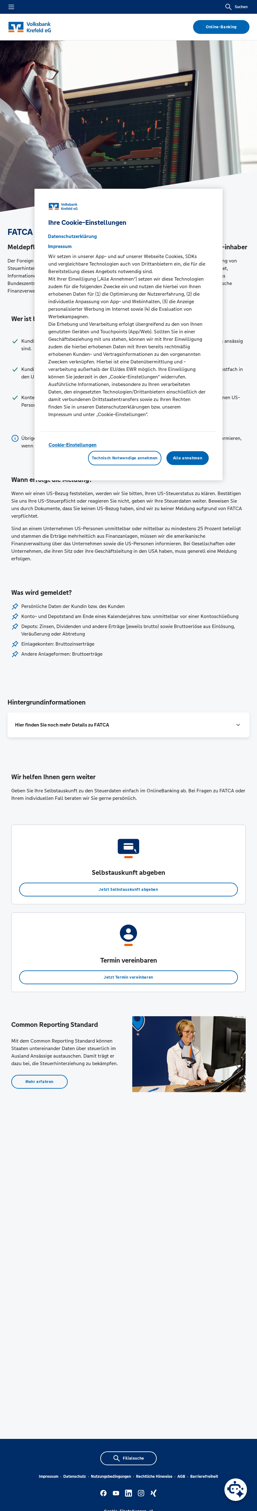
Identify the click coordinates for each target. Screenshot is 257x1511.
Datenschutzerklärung (72, 236)
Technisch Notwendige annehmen (125, 458)
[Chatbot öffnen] (235, 1489)
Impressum (48, 1476)
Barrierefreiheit (204, 1476)
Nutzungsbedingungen (111, 1476)
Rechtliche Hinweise (154, 1476)
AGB (181, 1476)
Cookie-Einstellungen (73, 445)
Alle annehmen (187, 458)
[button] (128, 724)
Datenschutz (74, 1476)
